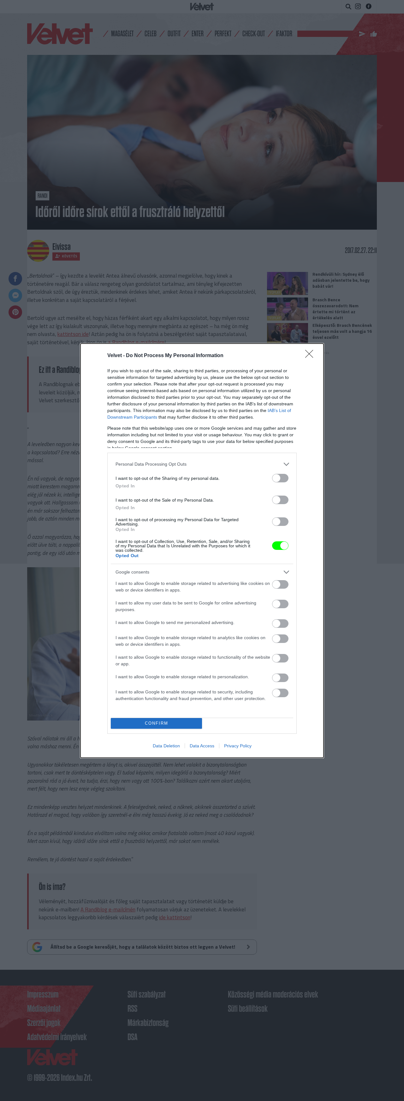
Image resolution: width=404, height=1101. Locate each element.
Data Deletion (166, 745)
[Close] (311, 356)
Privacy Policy (238, 745)
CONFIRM (156, 723)
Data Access (202, 745)
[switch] (280, 478)
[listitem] (202, 464)
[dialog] (202, 551)
